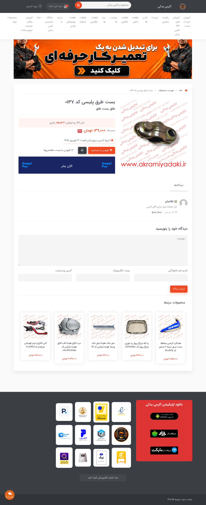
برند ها (103, 20)
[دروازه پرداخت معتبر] (101, 412)
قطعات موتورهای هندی (71, 22)
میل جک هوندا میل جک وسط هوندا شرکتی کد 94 (103, 344)
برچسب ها (113, 20)
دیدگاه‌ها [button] (178, 185)
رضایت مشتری (165, 20)
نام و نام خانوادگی (177, 271)
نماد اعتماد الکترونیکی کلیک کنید (103, 478)
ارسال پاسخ (157, 212)
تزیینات (154, 18)
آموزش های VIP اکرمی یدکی (176, 26)
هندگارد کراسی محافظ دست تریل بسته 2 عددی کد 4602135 (170, 347)
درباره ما (59, 20)
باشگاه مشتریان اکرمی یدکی (49, 24)
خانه (39, 18)
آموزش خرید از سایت (187, 22)
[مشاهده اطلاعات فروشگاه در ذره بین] (64, 457)
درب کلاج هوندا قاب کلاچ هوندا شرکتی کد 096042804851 (69, 346)
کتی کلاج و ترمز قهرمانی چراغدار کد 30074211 (35, 344)
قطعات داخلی (135, 20)
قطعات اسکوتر (83, 20)
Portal (171, 499)
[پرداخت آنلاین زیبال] (101, 457)
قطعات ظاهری (124, 20)
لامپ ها (144, 20)
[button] (58, 6)
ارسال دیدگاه (179, 289)
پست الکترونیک (121, 271)
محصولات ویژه (12, 20)
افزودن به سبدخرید (100, 150)
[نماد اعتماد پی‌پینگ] (64, 412)
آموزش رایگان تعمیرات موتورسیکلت (27, 24)
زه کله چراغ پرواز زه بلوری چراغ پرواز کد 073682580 (137, 345)
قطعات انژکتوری (94, 20)
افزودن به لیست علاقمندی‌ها (57, 150)
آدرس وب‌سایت (63, 271)
